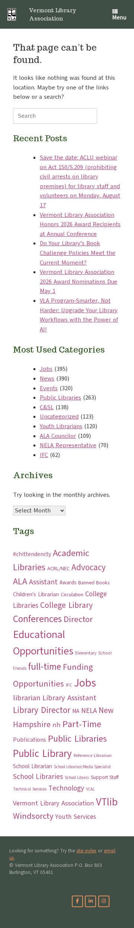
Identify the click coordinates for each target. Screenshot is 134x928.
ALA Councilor (58, 436)
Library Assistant (69, 698)
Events (49, 388)
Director (78, 619)
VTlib (107, 802)
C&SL (47, 407)
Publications (29, 739)
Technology (66, 788)
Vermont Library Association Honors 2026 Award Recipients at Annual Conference (80, 224)
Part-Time (82, 724)
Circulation (72, 594)
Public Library (42, 753)
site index (86, 850)
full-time (44, 666)
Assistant (43, 582)
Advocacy (88, 567)
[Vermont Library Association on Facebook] (77, 901)
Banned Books (93, 582)
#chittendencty (32, 554)
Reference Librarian (93, 755)
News (47, 379)
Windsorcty (33, 816)
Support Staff (104, 777)
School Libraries (38, 777)
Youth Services (75, 816)
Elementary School (93, 653)
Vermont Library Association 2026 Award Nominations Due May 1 (78, 281)
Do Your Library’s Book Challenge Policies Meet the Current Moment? (77, 252)
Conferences (37, 619)
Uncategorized (59, 417)
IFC (44, 455)
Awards (68, 582)
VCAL (90, 789)
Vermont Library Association (53, 803)
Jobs (46, 369)
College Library (66, 605)
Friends (19, 668)
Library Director (41, 710)
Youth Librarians (61, 426)
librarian (27, 697)
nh (56, 724)
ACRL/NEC (58, 568)
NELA (89, 710)
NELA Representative (68, 445)
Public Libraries (60, 398)
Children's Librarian (36, 594)
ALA (20, 581)
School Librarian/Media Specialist (82, 767)
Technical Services (30, 789)
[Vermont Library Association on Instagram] (103, 901)
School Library (77, 777)
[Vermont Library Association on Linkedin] (90, 901)
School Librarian (32, 766)
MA (75, 711)
